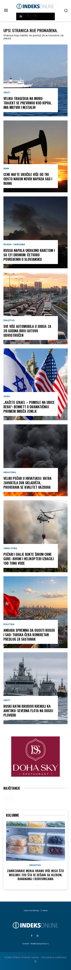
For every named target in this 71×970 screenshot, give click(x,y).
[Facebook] (32, 936)
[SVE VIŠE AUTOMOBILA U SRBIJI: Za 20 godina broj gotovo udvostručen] (35, 308)
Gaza (6, 396)
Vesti (6, 93)
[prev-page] (5, 800)
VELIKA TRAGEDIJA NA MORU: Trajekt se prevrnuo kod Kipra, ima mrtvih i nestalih (27, 103)
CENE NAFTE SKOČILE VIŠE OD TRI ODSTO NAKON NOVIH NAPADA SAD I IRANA (27, 179)
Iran (6, 169)
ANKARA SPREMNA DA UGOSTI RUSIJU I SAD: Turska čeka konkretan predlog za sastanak (29, 635)
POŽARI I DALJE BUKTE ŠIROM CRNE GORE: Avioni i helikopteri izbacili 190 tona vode (28, 559)
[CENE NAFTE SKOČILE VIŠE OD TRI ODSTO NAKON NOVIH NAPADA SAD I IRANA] (35, 156)
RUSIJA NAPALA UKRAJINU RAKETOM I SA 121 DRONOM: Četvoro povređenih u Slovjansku (29, 255)
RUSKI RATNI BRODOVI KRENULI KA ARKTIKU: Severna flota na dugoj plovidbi (28, 711)
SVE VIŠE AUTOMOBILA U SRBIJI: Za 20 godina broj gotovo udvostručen (27, 331)
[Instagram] (38, 936)
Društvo (9, 320)
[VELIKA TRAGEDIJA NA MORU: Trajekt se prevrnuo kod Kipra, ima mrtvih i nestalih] (35, 80)
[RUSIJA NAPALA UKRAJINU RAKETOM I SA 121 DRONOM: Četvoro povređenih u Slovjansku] (35, 232)
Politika (8, 624)
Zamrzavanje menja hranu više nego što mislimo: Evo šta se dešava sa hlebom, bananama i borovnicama (35, 875)
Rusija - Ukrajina (14, 244)
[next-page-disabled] (11, 800)
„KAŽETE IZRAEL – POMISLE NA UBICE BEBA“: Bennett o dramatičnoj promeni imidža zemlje (29, 407)
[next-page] (38, 885)
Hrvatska (9, 472)
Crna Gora (10, 548)
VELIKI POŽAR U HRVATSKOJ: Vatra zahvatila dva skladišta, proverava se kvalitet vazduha (27, 483)
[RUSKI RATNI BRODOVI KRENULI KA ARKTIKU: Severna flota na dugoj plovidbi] (35, 688)
